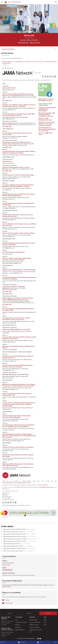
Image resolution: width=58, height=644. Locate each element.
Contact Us (10, 613)
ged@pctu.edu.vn (6, 586)
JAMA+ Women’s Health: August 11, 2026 (18, 546)
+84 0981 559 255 (7, 570)
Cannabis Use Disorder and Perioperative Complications (18, 447)
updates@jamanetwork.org (23, 482)
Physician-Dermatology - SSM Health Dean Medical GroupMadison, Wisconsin (47, 115)
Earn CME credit (6, 100)
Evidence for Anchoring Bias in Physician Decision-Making (18, 233)
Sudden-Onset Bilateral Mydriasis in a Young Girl (16, 329)
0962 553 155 (23, 43)
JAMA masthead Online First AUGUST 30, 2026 (19, 529)
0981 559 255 (35, 43)
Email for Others (6, 565)
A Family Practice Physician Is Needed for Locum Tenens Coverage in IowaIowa (47, 124)
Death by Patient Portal (8, 88)
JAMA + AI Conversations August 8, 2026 (18, 551)
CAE (45, 624)
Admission (17, 624)
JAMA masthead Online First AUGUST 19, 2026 (19, 541)
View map (29, 613)
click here (45, 485)
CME (45, 619)
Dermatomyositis (7, 161)
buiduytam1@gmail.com (9, 482)
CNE (45, 622)
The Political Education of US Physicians (13, 252)
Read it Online (18, 58)
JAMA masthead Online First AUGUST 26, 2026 (19, 534)
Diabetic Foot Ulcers (8, 123)
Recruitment (18, 627)
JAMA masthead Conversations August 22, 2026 (20, 539)
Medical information (34, 624)
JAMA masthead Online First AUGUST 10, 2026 (19, 548)
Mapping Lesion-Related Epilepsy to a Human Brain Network (19, 269)
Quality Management (20, 629)
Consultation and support (21, 622)
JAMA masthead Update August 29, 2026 (18, 531)
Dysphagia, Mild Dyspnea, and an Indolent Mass (15, 374)
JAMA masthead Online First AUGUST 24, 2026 (19, 536)
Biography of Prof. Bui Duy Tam (36, 630)
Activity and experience (35, 622)
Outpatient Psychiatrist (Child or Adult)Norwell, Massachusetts (47, 109)
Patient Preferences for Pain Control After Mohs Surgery (18, 175)
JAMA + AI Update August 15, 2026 (16, 543)
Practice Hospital (33, 619)
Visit (16, 619)
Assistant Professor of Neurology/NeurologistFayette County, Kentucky (47, 129)
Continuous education (35, 627)
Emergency (48, 613)
